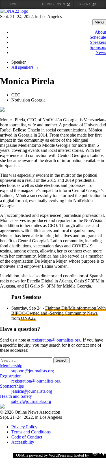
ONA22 (28, 318)
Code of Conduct (26, 437)
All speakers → (25, 67)
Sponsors (98, 47)
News (101, 52)
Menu (99, 22)
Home (14, 4)
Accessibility (22, 442)
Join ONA (84, 4)
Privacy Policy (24, 426)
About (100, 32)
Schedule (98, 37)
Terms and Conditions (31, 431)
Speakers (98, 42)
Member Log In (54, 4)
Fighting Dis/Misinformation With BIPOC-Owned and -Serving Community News (58, 311)
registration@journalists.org (56, 340)
